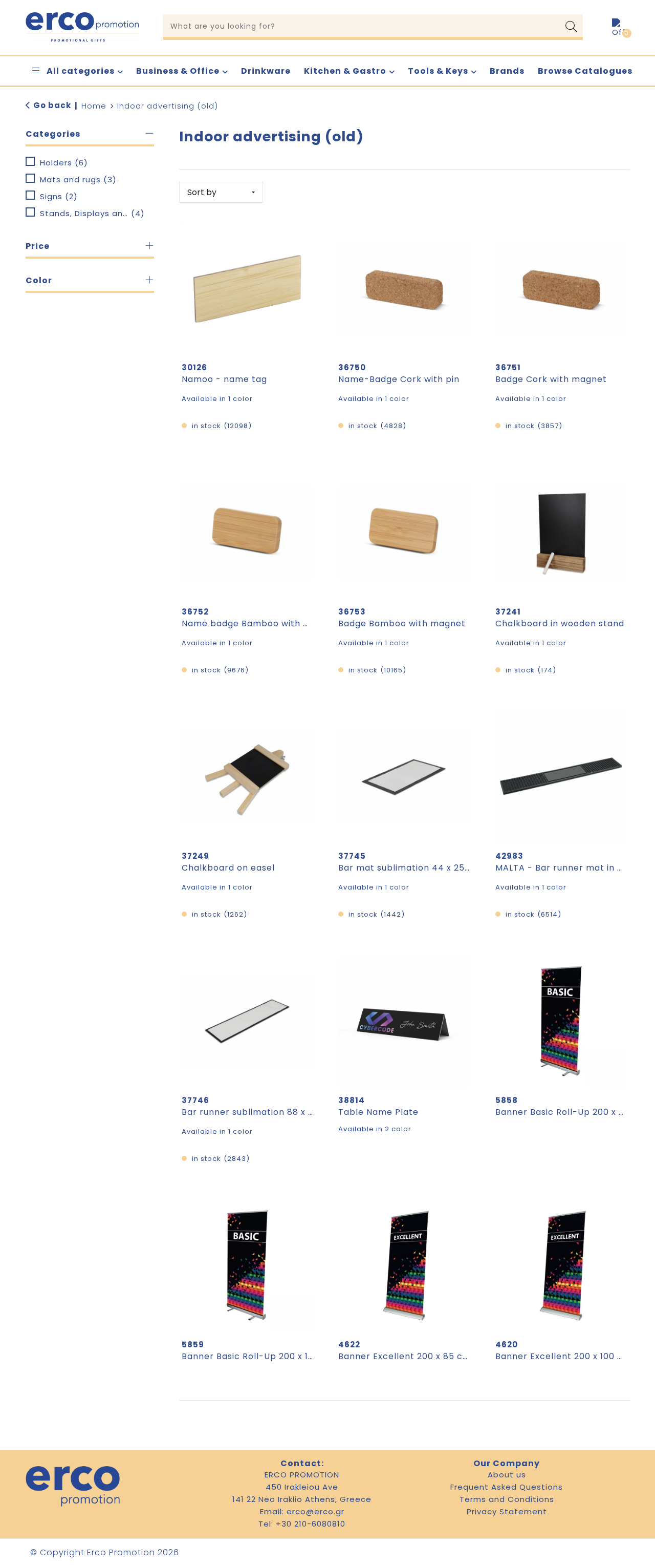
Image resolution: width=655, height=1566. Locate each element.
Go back (52, 105)
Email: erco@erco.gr (302, 1511)
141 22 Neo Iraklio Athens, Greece (302, 1499)
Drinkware (266, 71)
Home (93, 105)
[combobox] (361, 25)
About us (507, 1474)
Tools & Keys (438, 71)
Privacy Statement (507, 1511)
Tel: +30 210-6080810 (301, 1523)
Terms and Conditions (507, 1499)
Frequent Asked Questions (506, 1487)
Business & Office (178, 71)
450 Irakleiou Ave (302, 1487)
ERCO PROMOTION (302, 1474)
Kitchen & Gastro (345, 71)
